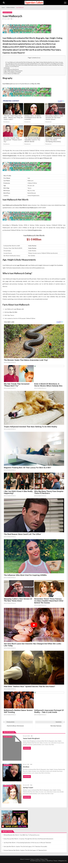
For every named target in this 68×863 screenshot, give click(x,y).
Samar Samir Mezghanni (31, 738)
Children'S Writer (7, 12)
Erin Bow (26, 767)
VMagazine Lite (62, 860)
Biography (7, 68)
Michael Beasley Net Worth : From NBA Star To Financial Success (21, 835)
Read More (27, 748)
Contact (27, 859)
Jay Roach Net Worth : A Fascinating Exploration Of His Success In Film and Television (27, 842)
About (22, 859)
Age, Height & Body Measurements (13, 70)
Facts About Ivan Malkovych (11, 73)
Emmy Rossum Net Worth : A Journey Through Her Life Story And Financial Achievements (28, 838)
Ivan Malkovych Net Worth (11, 69)
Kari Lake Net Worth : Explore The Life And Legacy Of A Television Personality (25, 846)
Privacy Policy (44, 859)
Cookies (37, 859)
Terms (32, 859)
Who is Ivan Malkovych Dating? (12, 72)
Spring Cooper (28, 787)
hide (38, 57)
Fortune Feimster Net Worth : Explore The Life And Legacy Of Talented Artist (25, 850)
